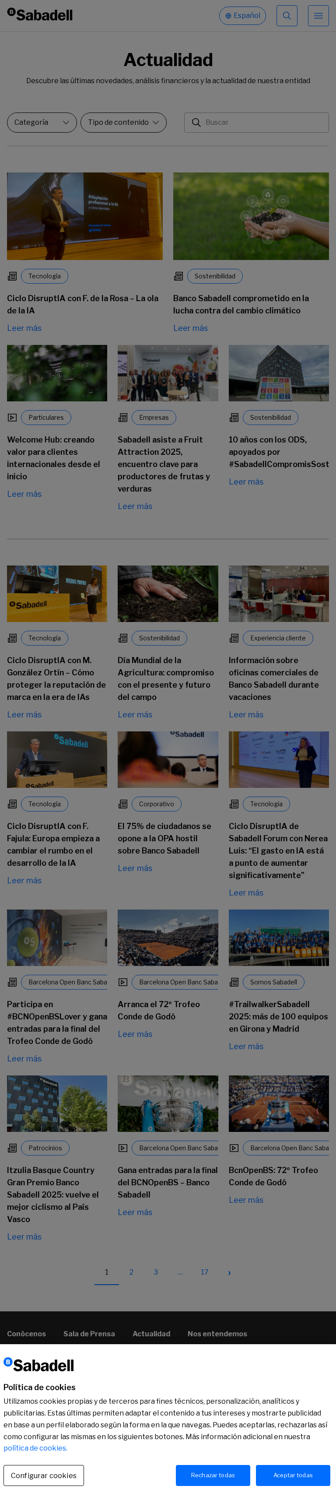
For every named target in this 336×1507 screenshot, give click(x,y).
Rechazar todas (213, 1475)
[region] (168, 1425)
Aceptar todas (293, 1475)
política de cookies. (35, 1448)
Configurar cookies (44, 1476)
